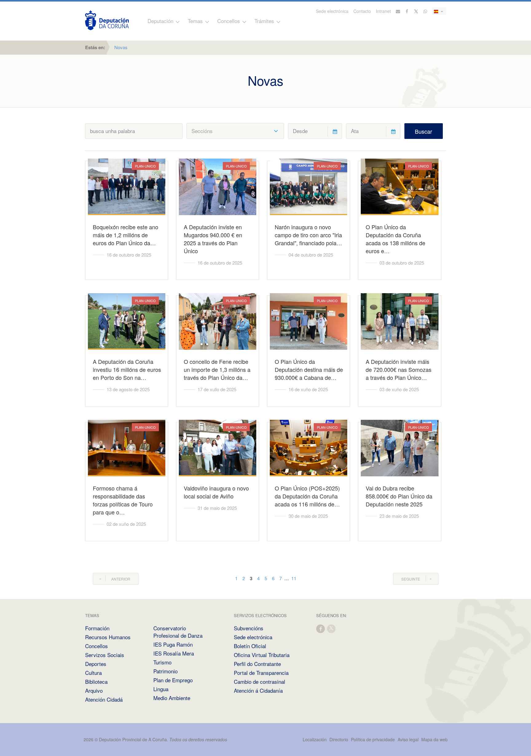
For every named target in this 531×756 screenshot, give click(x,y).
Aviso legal (408, 739)
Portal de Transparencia (261, 672)
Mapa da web (434, 739)
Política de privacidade (373, 739)
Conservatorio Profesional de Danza (178, 631)
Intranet (383, 11)
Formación (97, 628)
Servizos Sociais (104, 655)
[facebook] (320, 628)
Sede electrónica (332, 11)
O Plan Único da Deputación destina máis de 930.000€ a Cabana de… (309, 369)
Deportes (95, 663)
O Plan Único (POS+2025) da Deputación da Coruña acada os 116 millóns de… (307, 496)
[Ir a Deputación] (107, 20)
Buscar (423, 131)
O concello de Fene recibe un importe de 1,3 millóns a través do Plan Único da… (217, 369)
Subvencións (248, 628)
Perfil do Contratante (257, 663)
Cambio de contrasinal (259, 681)
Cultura (93, 672)
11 (293, 578)
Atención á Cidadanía (258, 690)
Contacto (362, 11)
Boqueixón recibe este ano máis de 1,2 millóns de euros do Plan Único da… (125, 235)
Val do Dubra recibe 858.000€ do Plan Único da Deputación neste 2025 (399, 496)
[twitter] (331, 628)
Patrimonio (165, 671)
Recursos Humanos (108, 637)
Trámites (264, 21)
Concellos (228, 21)
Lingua (160, 689)
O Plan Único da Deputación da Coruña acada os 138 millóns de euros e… (395, 239)
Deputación (160, 21)
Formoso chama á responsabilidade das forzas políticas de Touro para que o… (123, 500)
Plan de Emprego (173, 680)
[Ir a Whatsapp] (425, 11)
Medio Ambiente (171, 698)
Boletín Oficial (250, 646)
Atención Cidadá (104, 699)
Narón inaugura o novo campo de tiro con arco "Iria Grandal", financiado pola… (308, 235)
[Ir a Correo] (398, 11)
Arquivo (94, 690)
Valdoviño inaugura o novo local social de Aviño (216, 492)
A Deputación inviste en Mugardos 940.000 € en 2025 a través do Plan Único (213, 239)
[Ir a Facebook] (407, 11)
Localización (315, 739)
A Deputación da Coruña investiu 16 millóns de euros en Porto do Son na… (127, 369)
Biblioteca (96, 681)
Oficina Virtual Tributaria (261, 655)
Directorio (338, 739)
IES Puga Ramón (173, 644)
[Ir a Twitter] (416, 11)
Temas (195, 21)
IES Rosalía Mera (173, 653)
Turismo (162, 662)
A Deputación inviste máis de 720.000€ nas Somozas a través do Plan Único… (398, 369)
